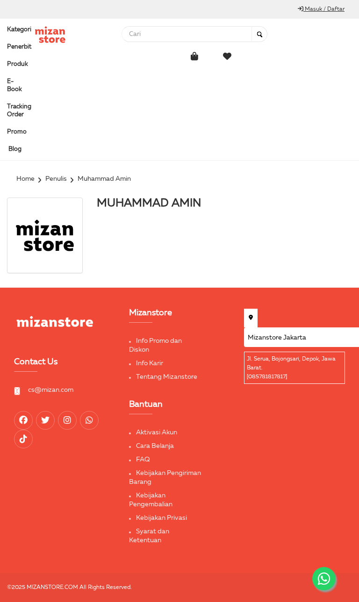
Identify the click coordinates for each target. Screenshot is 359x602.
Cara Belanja (155, 446)
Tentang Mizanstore (166, 377)
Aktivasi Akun (156, 432)
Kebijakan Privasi (161, 518)
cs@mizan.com (50, 390)
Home (25, 179)
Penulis (56, 179)
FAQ (143, 459)
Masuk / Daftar (324, 9)
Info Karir (149, 363)
